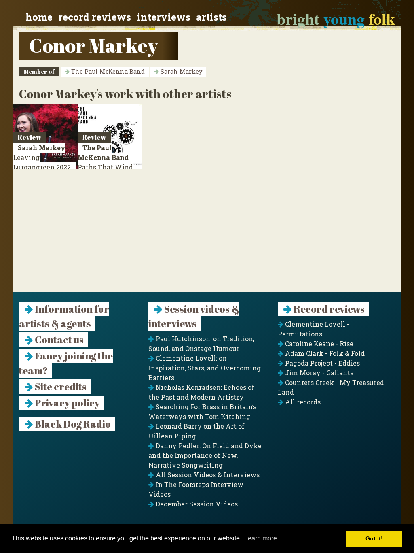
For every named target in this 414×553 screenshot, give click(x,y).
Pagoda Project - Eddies (321, 363)
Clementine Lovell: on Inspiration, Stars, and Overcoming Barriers (204, 368)
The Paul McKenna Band (107, 71)
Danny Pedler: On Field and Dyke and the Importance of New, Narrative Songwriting (205, 455)
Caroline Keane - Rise (318, 343)
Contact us (58, 339)
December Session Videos (196, 504)
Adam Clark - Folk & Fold (324, 353)
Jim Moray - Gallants (318, 372)
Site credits (60, 386)
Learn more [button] (260, 538)
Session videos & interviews (193, 316)
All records (302, 402)
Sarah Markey (180, 71)
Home (39, 17)
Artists (211, 17)
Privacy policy (66, 402)
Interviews (163, 17)
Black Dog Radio (72, 423)
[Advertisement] (207, 235)
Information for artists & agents (64, 316)
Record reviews (94, 17)
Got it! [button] (374, 538)
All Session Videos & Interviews (207, 474)
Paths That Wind (105, 162)
